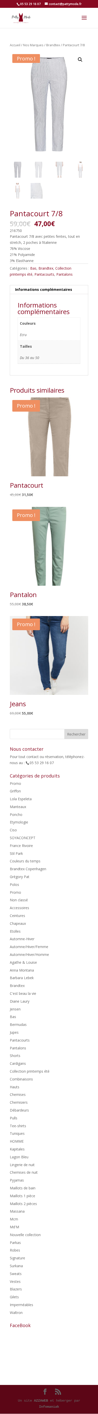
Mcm (14, 1219)
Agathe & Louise (23, 962)
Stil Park (16, 853)
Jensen (15, 1009)
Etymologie (19, 822)
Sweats (16, 1273)
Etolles (15, 931)
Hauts (14, 1087)
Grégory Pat (19, 876)
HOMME (17, 1141)
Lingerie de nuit (22, 1164)
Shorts (15, 1055)
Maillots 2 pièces (23, 1203)
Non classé (19, 900)
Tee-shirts (18, 1125)
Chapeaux (18, 923)
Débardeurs (19, 1110)
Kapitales (17, 1149)
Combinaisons (21, 1079)
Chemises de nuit (24, 1172)
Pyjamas (17, 1180)
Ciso (13, 830)
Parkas (15, 1242)
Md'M (14, 1226)
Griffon (15, 791)
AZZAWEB (41, 1401)
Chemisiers (19, 1102)
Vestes (15, 1281)
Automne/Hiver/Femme (29, 946)
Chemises (18, 1094)
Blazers (16, 1289)
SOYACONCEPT (22, 837)
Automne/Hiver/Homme (29, 954)
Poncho (16, 814)
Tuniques (17, 1133)
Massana (17, 1211)
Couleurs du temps (25, 861)
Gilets (14, 1296)
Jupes (14, 1032)
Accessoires (19, 907)
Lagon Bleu (19, 1156)
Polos (14, 884)
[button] (80, 59)
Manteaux (18, 806)
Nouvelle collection (25, 1234)
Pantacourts (44, 274)
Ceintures (17, 915)
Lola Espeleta (21, 798)
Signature (17, 1258)
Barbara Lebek (22, 977)
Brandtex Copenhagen (28, 868)
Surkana (16, 1265)
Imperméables (21, 1304)
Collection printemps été (30, 1071)
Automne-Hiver (22, 938)
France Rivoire (21, 845)
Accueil (15, 45)
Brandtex (53, 45)
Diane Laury (19, 1001)
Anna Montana (22, 970)
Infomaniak (49, 1407)
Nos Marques (33, 45)
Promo (15, 783)
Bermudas (18, 1024)
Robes (15, 1250)
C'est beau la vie (23, 993)
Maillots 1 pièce (22, 1195)
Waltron (16, 1312)
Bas (33, 268)
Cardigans (18, 1063)
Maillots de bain (22, 1188)
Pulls (13, 1118)
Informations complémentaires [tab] (43, 289)
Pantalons (64, 274)
